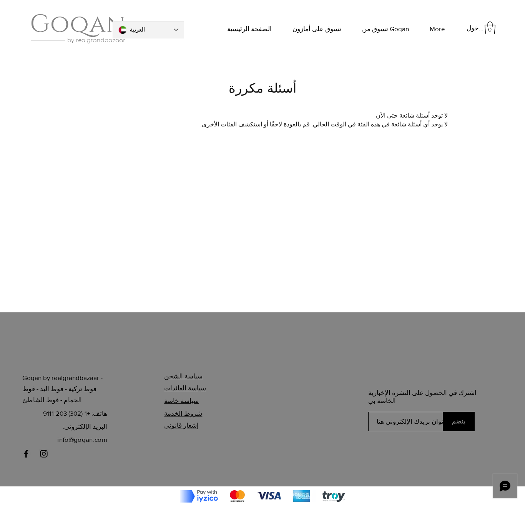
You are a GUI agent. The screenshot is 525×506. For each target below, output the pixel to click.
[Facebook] (26, 454)
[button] (490, 28)
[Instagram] (44, 454)
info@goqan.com (82, 439)
